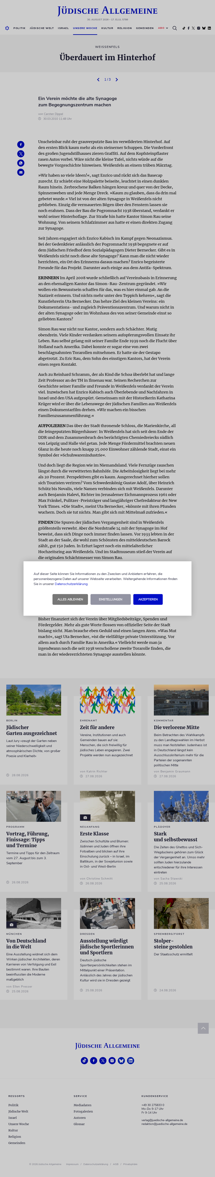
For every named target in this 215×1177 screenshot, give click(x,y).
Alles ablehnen (70, 599)
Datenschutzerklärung (71, 584)
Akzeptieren (148, 599)
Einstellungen (110, 599)
